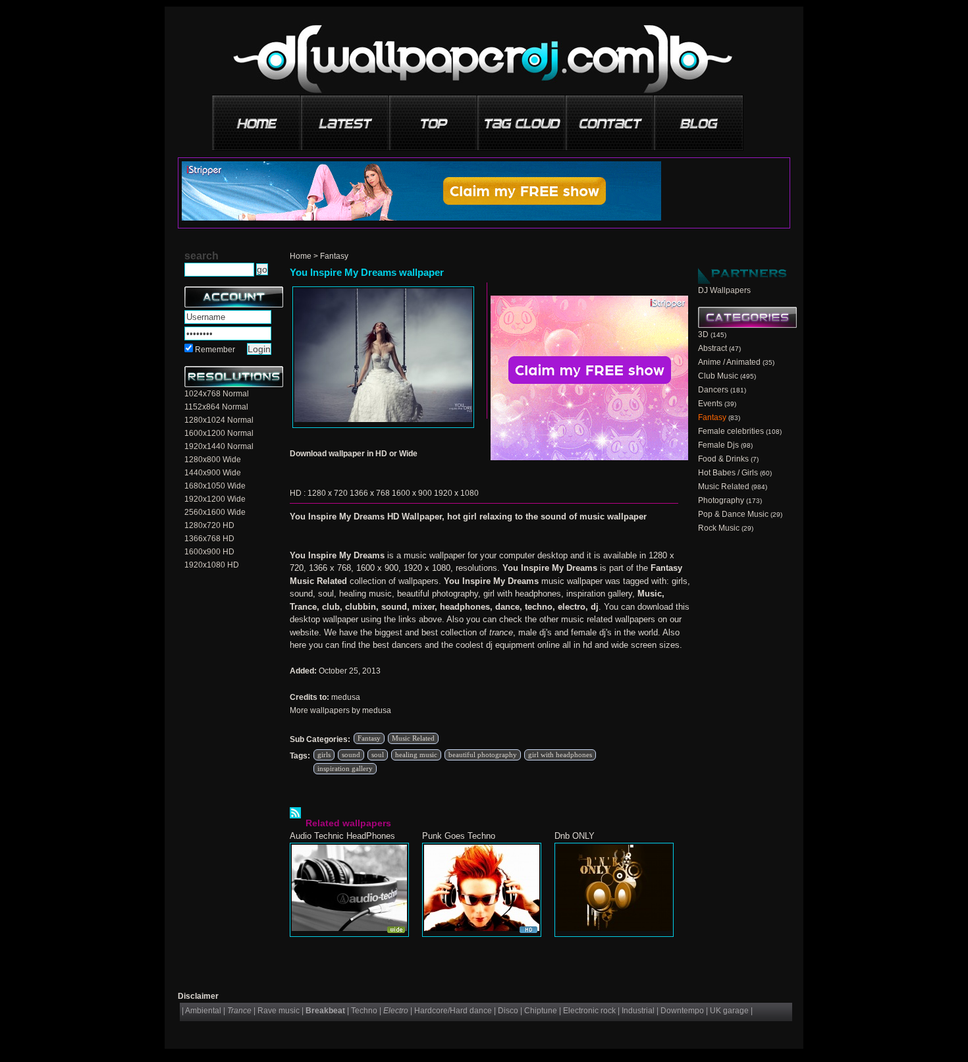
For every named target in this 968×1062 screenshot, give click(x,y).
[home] (257, 118)
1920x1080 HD (211, 565)
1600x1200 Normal (219, 433)
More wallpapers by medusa (340, 710)
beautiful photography (482, 754)
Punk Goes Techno (458, 836)
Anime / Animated (729, 362)
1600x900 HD (209, 551)
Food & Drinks (723, 459)
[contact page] (610, 118)
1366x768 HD (209, 538)
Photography (721, 500)
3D (703, 334)
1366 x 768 (370, 493)
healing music (416, 754)
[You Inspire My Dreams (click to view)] (383, 357)
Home (300, 256)
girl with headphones (560, 754)
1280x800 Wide (212, 459)
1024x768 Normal (216, 393)
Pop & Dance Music (733, 514)
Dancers (713, 389)
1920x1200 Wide (215, 499)
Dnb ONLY (574, 836)
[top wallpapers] (434, 118)
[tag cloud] (522, 118)
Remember (215, 349)
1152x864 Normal (216, 407)
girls (324, 754)
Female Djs (718, 445)
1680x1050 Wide (215, 486)
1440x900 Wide (212, 472)
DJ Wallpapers (724, 290)
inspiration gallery (345, 768)
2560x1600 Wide (215, 512)
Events (710, 403)
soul (377, 754)
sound (351, 754)
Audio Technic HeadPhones (342, 836)
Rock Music (718, 528)
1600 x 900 (412, 493)
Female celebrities (731, 431)
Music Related (413, 738)
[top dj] (699, 118)
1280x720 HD (209, 525)
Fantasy (334, 256)
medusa (345, 697)
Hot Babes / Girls (728, 472)
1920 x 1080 (456, 493)
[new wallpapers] (346, 118)
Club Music (718, 376)
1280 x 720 (328, 493)
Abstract (712, 348)
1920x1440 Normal (219, 446)
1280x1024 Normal (219, 420)
